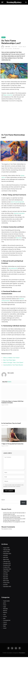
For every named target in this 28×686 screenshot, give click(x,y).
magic (3, 37)
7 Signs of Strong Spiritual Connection (12, 443)
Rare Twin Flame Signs (9, 360)
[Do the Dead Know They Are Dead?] (14, 414)
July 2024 (5, 555)
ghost (4, 603)
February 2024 (6, 561)
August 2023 (6, 571)
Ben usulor (8, 46)
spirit (4, 618)
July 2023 (5, 573)
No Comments (9, 48)
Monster (5, 610)
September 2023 (7, 569)
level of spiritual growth (17, 202)
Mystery (5, 612)
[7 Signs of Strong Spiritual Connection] (14, 435)
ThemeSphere (22, 652)
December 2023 (7, 563)
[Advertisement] (14, 22)
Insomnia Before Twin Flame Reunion (13, 365)
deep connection (8, 95)
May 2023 (5, 576)
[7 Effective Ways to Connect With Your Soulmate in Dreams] (14, 392)
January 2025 (6, 551)
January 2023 (6, 582)
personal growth (13, 268)
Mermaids (5, 608)
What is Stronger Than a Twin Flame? (13, 362)
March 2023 (6, 580)
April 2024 (5, 557)
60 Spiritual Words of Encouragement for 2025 (14, 521)
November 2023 (7, 565)
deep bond (19, 238)
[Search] (26, 2)
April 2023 (5, 578)
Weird (4, 626)
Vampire (5, 624)
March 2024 (6, 559)
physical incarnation (19, 213)
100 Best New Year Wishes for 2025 (11, 520)
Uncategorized (6, 620)
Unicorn (5, 622)
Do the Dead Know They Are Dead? (11, 423)
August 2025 (6, 547)
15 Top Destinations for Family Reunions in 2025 (14, 518)
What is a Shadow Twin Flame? (11, 357)
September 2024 (7, 553)
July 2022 (5, 584)
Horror (4, 604)
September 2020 (7, 586)
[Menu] (2, 2)
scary (4, 614)
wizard (4, 628)
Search (3, 499)
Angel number (6, 601)
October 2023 (6, 567)
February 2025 (6, 549)
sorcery (5, 616)
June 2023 (5, 574)
